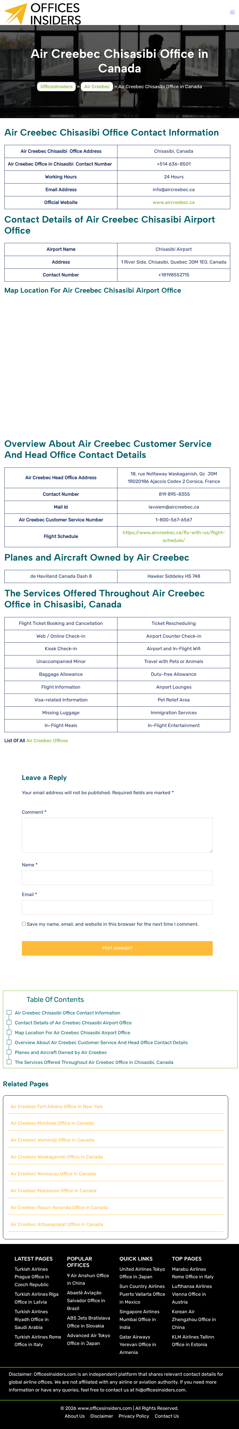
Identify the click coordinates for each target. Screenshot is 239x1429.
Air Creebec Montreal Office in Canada (52, 1123)
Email (29, 894)
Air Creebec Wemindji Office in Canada (52, 1140)
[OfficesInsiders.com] (42, 13)
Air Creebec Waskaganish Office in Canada (56, 1157)
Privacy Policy (134, 1416)
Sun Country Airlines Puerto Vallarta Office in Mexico (142, 1294)
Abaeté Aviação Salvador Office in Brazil (86, 1300)
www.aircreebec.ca (174, 202)
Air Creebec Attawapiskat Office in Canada (56, 1224)
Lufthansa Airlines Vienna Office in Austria (192, 1294)
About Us (75, 1416)
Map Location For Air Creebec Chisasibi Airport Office (72, 1032)
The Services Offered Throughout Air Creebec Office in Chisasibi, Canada (94, 1062)
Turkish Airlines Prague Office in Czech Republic (32, 1277)
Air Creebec (97, 86)
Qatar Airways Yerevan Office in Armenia (137, 1344)
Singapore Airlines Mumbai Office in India (139, 1319)
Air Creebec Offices (47, 740)
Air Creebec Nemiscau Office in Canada (53, 1173)
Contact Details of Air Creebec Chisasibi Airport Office (73, 1022)
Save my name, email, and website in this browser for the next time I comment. (112, 924)
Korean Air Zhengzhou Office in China (194, 1319)
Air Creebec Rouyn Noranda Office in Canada (59, 1207)
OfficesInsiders (57, 86)
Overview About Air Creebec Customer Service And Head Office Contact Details (101, 1042)
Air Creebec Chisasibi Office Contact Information (67, 1013)
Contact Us (167, 1416)
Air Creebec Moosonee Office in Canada (53, 1190)
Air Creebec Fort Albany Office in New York (56, 1106)
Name (30, 865)
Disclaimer (101, 1416)
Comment (34, 812)
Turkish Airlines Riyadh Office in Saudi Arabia (32, 1319)
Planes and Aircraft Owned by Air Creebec (61, 1052)
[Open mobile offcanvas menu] (232, 13)
